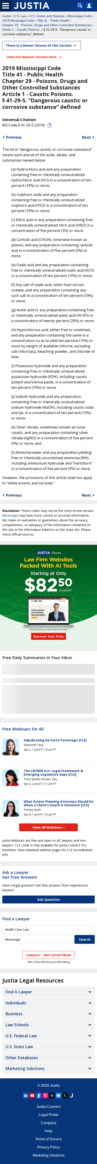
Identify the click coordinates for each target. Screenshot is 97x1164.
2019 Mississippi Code (18, 20)
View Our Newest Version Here (32, 57)
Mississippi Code (79, 16)
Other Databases (21, 1057)
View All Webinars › (48, 827)
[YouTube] (32, 1095)
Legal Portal (48, 1115)
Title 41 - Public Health (53, 20)
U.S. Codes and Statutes (47, 16)
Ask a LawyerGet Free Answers (19, 875)
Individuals (15, 1003)
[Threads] (52, 1095)
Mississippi (10, 515)
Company (48, 1123)
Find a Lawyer (16, 918)
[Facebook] (39, 1095)
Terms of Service (48, 1139)
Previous (14, 137)
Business (13, 1013)
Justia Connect (48, 1107)
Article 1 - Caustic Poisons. (21, 29)
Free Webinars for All (23, 729)
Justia (6, 16)
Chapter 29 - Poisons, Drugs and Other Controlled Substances (46, 25)
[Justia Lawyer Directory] (71, 1095)
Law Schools (17, 1024)
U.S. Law (20, 16)
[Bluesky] (58, 1095)
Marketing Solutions (24, 1068)
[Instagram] (45, 1095)
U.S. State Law (19, 1046)
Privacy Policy (48, 1147)
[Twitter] (65, 1095)
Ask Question (48, 899)
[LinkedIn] (25, 1095)
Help (48, 1131)
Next (86, 137)
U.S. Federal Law (21, 1035)
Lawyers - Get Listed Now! (48, 955)
